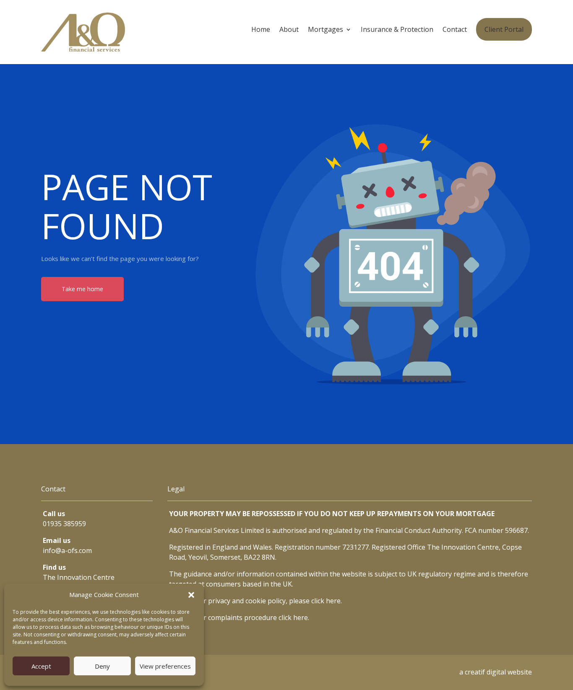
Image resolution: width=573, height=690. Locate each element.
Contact (455, 30)
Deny (102, 666)
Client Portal (504, 29)
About (289, 30)
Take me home (82, 289)
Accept (41, 666)
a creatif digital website (495, 672)
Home (260, 30)
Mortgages (325, 30)
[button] (191, 595)
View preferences (165, 666)
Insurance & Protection (397, 30)
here (333, 600)
